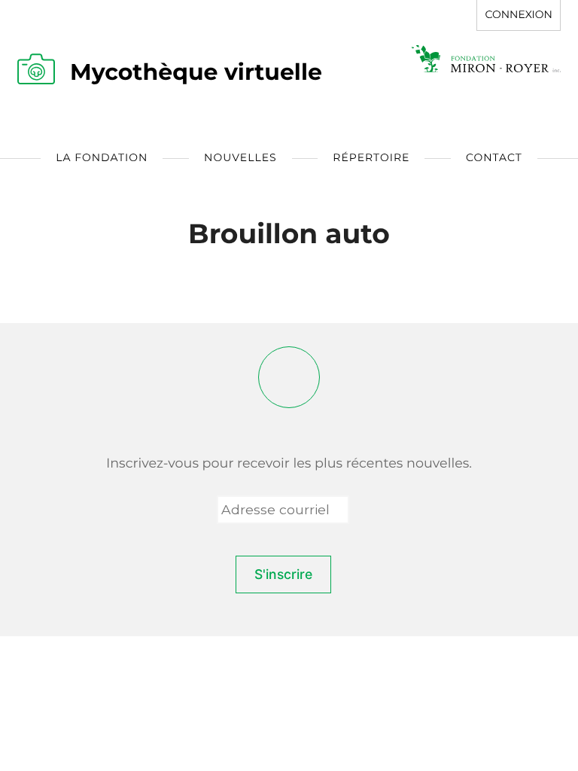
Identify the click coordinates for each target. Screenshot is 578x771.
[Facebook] (289, 377)
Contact (494, 157)
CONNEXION (518, 14)
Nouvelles (240, 157)
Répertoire (371, 157)
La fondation (102, 157)
